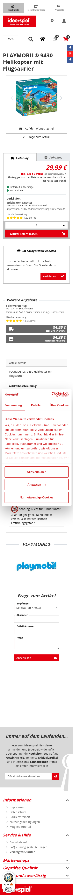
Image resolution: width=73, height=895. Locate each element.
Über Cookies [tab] (59, 405)
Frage (20, 637)
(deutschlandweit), (42, 173)
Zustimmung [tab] (13, 405)
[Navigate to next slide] (61, 98)
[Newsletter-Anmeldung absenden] (55, 776)
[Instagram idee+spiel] (70, 54)
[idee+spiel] (19, 21)
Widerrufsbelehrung (38, 209)
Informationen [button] (17, 800)
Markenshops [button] (16, 860)
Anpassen (34, 484)
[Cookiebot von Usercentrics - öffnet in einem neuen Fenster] (52, 394)
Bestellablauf (18, 842)
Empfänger (23, 603)
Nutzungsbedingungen (25, 822)
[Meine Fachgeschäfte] (42, 39)
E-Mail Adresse (25, 626)
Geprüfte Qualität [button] (20, 867)
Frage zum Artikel (39, 137)
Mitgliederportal (20, 826)
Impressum (13, 209)
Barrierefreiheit (20, 817)
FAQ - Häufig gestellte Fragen (28, 847)
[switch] (8, 889)
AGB (23, 209)
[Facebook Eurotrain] (70, 60)
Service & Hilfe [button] (17, 835)
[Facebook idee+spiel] (70, 48)
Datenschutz (58, 209)
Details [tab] (36, 405)
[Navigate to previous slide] (12, 98)
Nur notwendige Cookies (36, 497)
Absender (22, 615)
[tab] (20, 157)
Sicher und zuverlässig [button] (24, 875)
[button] (52, 21)
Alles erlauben (36, 471)
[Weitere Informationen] (65, 180)
